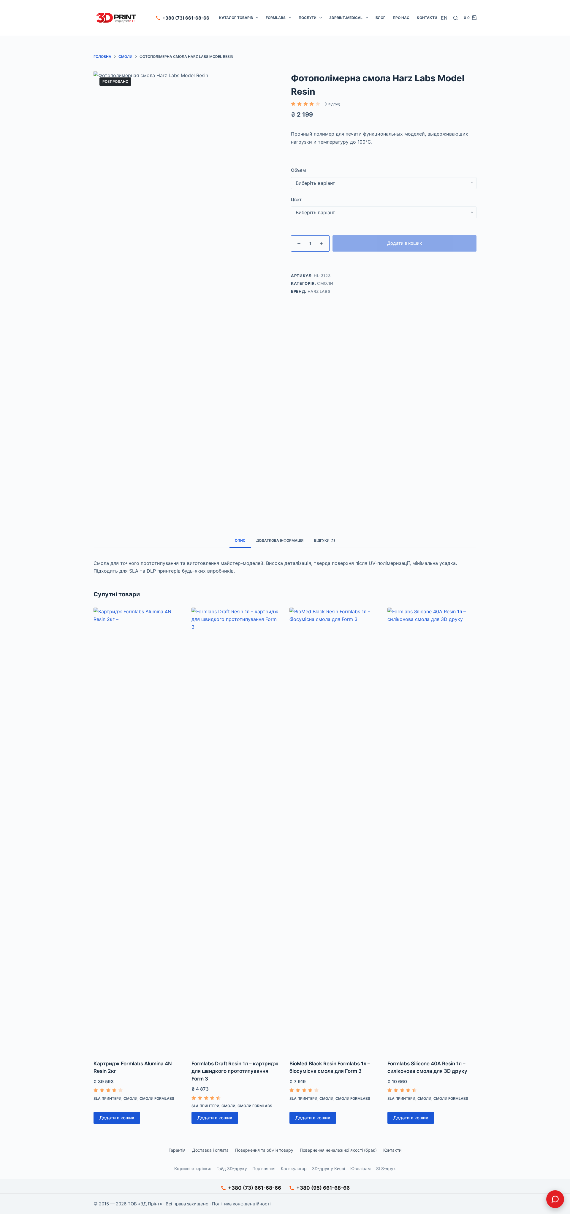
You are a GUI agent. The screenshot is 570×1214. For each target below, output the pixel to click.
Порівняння (264, 1168)
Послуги (307, 17)
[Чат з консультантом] (555, 1199)
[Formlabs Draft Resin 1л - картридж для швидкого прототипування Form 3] (236, 830)
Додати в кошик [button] (116, 1118)
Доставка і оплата (210, 1150)
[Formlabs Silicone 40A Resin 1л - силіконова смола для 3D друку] (431, 830)
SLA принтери (107, 1098)
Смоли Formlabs (157, 1098)
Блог (380, 17)
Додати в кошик (404, 243)
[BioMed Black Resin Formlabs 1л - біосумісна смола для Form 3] (334, 830)
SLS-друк (386, 1168)
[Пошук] (455, 18)
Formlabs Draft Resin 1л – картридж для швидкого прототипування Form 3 (234, 1071)
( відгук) (332, 104)
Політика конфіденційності (241, 1204)
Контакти (427, 17)
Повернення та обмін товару (264, 1150)
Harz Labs (319, 291)
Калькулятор (294, 1168)
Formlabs (276, 17)
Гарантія (177, 1150)
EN (444, 18)
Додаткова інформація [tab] (279, 540)
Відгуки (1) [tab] (324, 540)
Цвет (296, 199)
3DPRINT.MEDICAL (345, 17)
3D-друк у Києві (328, 1168)
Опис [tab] (240, 540)
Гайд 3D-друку (231, 1168)
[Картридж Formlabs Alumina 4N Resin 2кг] (138, 830)
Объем (298, 170)
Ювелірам (360, 1168)
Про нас (401, 17)
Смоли (325, 283)
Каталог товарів (236, 17)
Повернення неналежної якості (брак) (338, 1150)
